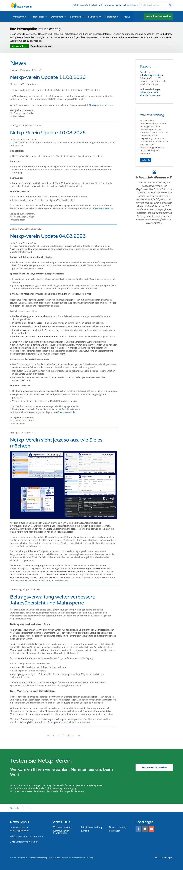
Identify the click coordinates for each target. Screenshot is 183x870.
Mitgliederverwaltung (91, 827)
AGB (74, 5)
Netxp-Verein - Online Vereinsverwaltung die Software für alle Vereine (22, 5)
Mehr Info (146, 160)
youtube (151, 829)
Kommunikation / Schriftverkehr (62, 832)
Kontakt (85, 831)
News (127, 16)
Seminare (75, 16)
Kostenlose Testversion (158, 16)
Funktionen (19, 16)
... (162, 222)
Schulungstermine (149, 92)
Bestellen (38, 16)
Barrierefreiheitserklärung (127, 5)
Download (57, 16)
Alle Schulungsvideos (150, 95)
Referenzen (111, 16)
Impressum (109, 5)
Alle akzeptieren (19, 46)
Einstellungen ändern (40, 46)
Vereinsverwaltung (152, 115)
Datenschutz (82, 5)
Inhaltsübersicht (96, 5)
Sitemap (56, 857)
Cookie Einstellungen (163, 857)
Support (93, 16)
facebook (138, 829)
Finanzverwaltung (118, 827)
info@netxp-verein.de (95, 105)
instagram (145, 829)
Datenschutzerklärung (38, 857)
